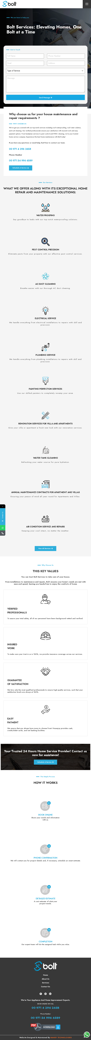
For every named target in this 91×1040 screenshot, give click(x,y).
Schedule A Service (20, 168)
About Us (45, 979)
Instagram (45, 993)
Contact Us (45, 986)
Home (45, 975)
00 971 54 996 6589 (21, 160)
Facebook (40, 993)
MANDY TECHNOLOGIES (61, 1037)
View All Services (44, 548)
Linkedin (50, 993)
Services (45, 983)
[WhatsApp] (2, 527)
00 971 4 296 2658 (20, 149)
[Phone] (2, 533)
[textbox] (43, 71)
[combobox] (45, 70)
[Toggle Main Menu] (87, 4)
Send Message (44, 97)
